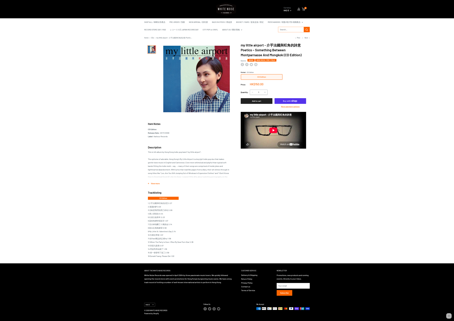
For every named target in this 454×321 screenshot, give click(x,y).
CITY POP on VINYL (210, 29)
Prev (298, 38)
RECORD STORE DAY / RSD (155, 29)
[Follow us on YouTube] (218, 308)
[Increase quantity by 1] (264, 92)
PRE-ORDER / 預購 (177, 22)
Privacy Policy (247, 283)
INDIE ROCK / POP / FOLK (265, 60)
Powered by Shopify (151, 313)
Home (146, 38)
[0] (303, 9)
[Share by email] (256, 64)
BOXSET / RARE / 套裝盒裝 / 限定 (250, 22)
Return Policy (246, 279)
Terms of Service (248, 290)
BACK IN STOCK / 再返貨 (222, 22)
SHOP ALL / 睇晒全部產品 (154, 22)
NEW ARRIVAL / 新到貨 (198, 22)
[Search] (307, 29)
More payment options (290, 106)
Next (306, 38)
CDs (152, 38)
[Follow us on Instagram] (214, 308)
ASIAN (251, 60)
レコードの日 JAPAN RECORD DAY (184, 29)
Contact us (245, 286)
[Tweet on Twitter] (251, 64)
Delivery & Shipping (249, 275)
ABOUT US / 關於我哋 (231, 29)
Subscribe (284, 293)
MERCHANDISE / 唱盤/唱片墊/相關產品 (284, 22)
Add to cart (256, 101)
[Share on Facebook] (242, 64)
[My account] (299, 9)
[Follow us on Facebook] (205, 308)
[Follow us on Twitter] (209, 308)
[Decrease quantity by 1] (252, 92)
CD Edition (163, 198)
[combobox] (291, 29)
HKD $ (148, 305)
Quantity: (244, 92)
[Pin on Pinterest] (247, 64)
